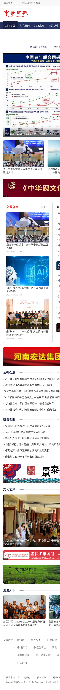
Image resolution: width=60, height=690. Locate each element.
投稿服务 (41, 677)
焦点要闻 (25, 25)
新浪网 (21, 640)
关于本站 (10, 677)
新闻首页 (10, 25)
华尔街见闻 (23, 655)
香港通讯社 (39, 647)
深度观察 (39, 25)
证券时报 (22, 663)
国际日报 (52, 640)
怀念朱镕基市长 (38, 46)
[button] (7, 94)
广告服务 (26, 677)
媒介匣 (55, 682)
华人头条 (36, 640)
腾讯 (54, 647)
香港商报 (22, 647)
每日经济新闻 (43, 655)
